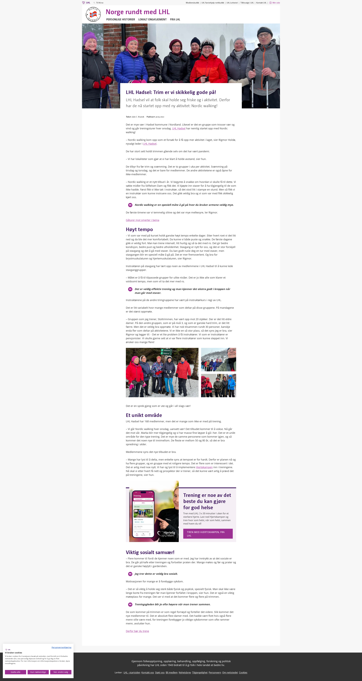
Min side (276, 2)
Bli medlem (172, 672)
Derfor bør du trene (137, 631)
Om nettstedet (230, 672)
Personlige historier (120, 19)
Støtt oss (160, 672)
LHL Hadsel (179, 128)
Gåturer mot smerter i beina (142, 220)
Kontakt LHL (261, 2)
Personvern (215, 672)
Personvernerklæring (61, 647)
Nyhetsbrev (185, 672)
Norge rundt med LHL (138, 11)
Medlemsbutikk (192, 2)
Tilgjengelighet (200, 672)
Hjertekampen (204, 467)
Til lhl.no (99, 2)
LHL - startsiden (132, 672)
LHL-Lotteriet (232, 2)
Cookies (243, 672)
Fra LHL (175, 19)
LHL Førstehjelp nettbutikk (213, 2)
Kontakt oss (147, 672)
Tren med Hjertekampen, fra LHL (206, 533)
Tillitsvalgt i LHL (247, 2)
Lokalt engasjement (152, 19)
